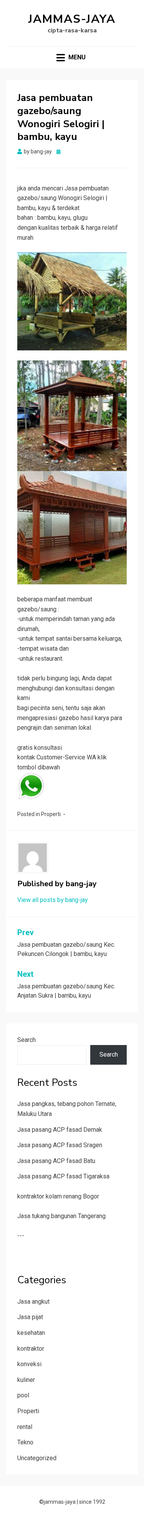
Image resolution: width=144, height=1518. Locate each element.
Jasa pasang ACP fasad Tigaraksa (63, 1176)
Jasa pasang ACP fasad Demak (59, 1129)
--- (20, 1235)
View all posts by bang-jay (52, 900)
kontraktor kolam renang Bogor (58, 1196)
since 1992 (92, 1502)
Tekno (25, 1442)
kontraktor (30, 1348)
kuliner (26, 1379)
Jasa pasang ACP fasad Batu (56, 1161)
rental (24, 1426)
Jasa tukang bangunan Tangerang (61, 1216)
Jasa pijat (30, 1317)
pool (23, 1395)
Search (26, 1039)
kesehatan (31, 1332)
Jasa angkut (33, 1301)
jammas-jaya (72, 19)
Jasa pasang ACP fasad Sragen (59, 1145)
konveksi (29, 1364)
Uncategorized (36, 1458)
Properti (51, 814)
